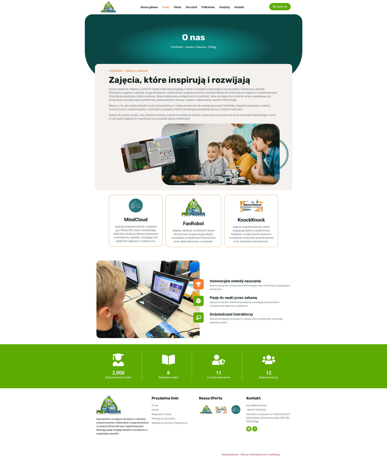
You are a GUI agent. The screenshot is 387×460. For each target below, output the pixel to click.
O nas (165, 7)
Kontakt (239, 7)
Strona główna (149, 7)
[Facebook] (248, 428)
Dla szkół (191, 7)
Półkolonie (208, 7)
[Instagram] (254, 428)
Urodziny (224, 7)
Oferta (177, 7)
